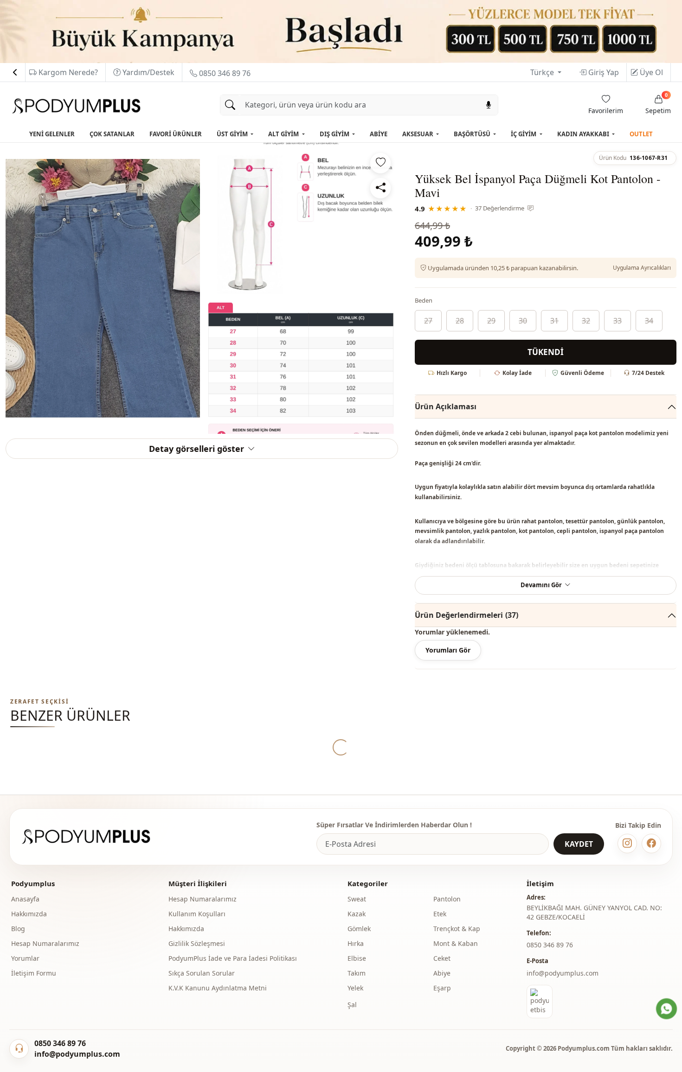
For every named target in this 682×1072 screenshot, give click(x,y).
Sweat (356, 898)
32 (586, 321)
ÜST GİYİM (233, 134)
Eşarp (442, 987)
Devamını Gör (541, 585)
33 (617, 321)
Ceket (441, 958)
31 (554, 321)
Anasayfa (25, 898)
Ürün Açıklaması (445, 406)
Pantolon (447, 898)
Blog (18, 928)
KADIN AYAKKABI (584, 134)
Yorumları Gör (447, 650)
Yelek (355, 987)
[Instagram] (627, 843)
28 (460, 321)
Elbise (356, 958)
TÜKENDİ (546, 352)
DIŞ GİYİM (335, 134)
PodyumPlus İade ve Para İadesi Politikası (232, 958)
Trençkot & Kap (456, 928)
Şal (352, 1004)
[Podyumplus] (94, 836)
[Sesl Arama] (488, 105)
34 (649, 321)
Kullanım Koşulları (196, 913)
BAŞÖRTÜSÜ (473, 134)
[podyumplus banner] (341, 30)
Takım (356, 973)
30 (523, 321)
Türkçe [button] (543, 72)
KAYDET (579, 844)
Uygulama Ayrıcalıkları (642, 268)
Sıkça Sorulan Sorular (201, 973)
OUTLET (641, 134)
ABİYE (378, 134)
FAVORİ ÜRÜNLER (175, 134)
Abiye (441, 973)
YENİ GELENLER (52, 134)
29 (491, 321)
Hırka (355, 943)
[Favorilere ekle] (380, 163)
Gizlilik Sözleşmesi (196, 943)
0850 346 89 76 (224, 73)
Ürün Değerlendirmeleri (466, 615)
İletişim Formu (33, 973)
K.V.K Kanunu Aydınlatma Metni (217, 987)
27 (428, 321)
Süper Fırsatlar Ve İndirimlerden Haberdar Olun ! (394, 824)
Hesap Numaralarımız (45, 943)
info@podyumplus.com (562, 973)
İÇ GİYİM (524, 134)
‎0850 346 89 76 (550, 944)
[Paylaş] (380, 188)
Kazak (356, 913)
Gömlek (359, 928)
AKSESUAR (418, 134)
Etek (439, 913)
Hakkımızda (29, 913)
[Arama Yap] (230, 105)
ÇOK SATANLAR (112, 134)
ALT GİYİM (284, 134)
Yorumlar (25, 958)
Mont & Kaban (455, 943)
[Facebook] (651, 843)
